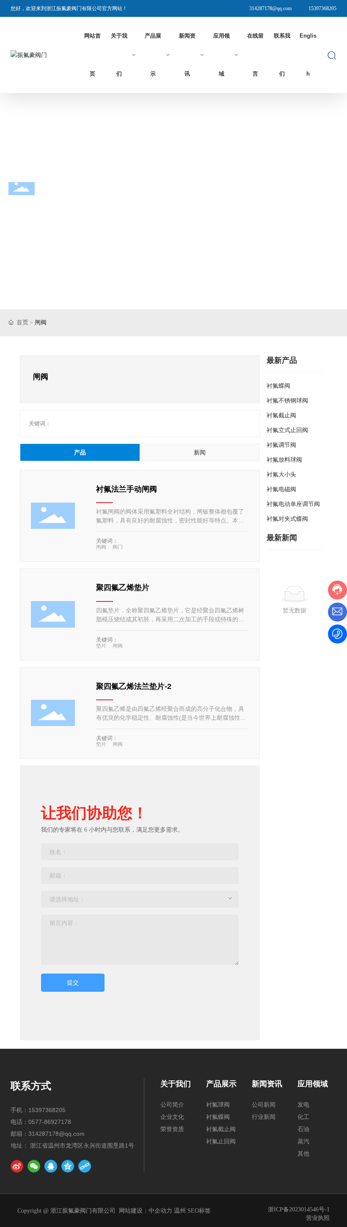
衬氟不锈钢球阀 (287, 400)
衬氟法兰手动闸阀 (126, 489)
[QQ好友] (50, 1166)
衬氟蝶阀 (278, 385)
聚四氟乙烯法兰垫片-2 (133, 686)
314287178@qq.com (270, 8)
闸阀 (101, 547)
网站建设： (134, 1211)
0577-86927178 (49, 1121)
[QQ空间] (67, 1166)
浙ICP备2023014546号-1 (299, 1209)
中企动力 (160, 1211)
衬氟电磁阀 (281, 489)
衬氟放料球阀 (284, 459)
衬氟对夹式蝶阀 (287, 518)
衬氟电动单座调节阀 (293, 504)
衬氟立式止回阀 (287, 430)
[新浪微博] (17, 1166)
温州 (180, 1211)
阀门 (118, 547)
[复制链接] (84, 1166)
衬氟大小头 (281, 474)
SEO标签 (199, 1211)
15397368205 (322, 8)
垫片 (101, 646)
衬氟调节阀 (281, 444)
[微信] (34, 1166)
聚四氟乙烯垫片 (122, 587)
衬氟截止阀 (281, 415)
